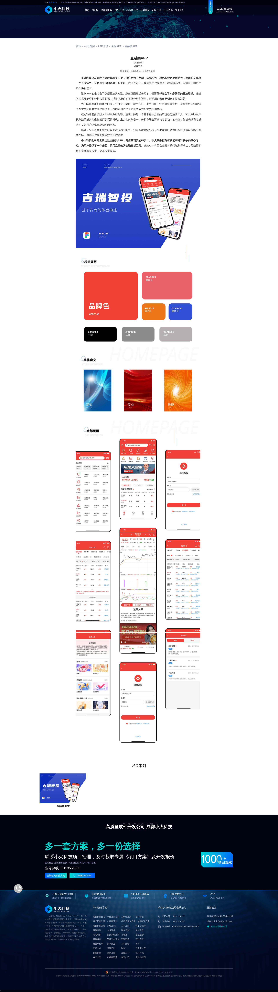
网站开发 (125, 930)
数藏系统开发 (113, 935)
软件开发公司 (113, 917)
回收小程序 (141, 957)
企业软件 (111, 930)
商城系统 (140, 939)
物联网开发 (106, 10)
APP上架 (97, 957)
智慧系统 (97, 930)
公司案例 (145, 10)
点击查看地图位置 (219, 926)
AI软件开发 (126, 917)
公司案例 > (90, 46)
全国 (51, 2)
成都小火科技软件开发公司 (142, 71)
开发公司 (97, 948)
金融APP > (117, 46)
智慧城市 (97, 939)
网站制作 (97, 935)
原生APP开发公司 (204, 976)
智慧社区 (125, 957)
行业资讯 (168, 10)
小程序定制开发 (128, 921)
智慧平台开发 (113, 939)
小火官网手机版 (103, 976)
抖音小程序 (98, 944)
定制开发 (156, 10)
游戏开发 (111, 953)
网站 (123, 948)
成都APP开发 (144, 921)
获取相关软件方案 (55, 875)
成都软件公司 (99, 917)
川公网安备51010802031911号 (120, 972)
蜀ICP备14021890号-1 (144, 972)
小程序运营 (112, 957)
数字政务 (125, 939)
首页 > (80, 46)
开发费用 (111, 948)
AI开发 (95, 10)
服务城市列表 (217, 976)
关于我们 (179, 10)
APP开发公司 (99, 921)
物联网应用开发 (162, 976)
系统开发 (111, 926)
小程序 (124, 935)
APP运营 (125, 944)
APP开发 (119, 10)
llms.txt (120, 976)
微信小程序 (141, 926)
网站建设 (140, 930)
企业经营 (140, 935)
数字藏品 (111, 944)
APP (137, 944)
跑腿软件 (97, 953)
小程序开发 (132, 10)
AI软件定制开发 (138, 976)
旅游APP (125, 953)
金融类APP (131, 46)
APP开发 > (104, 46)
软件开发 (140, 917)
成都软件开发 (99, 926)
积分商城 (140, 953)
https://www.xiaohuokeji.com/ (185, 926)
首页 (87, 10)
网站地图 (113, 976)
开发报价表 (141, 948)
